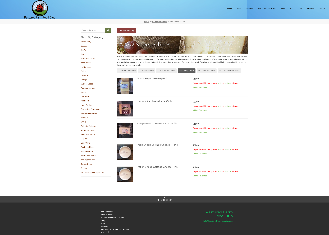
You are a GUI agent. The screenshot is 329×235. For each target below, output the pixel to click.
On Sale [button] (84, 168)
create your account (159, 22)
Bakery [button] (83, 117)
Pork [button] (82, 71)
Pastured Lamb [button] (87, 88)
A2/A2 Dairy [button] (86, 41)
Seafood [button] (84, 96)
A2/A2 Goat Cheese (147, 70)
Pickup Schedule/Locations (112, 217)
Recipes (104, 226)
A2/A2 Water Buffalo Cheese (229, 70)
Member (249, 8)
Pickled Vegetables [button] (89, 113)
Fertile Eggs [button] (86, 67)
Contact (322, 8)
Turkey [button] (83, 79)
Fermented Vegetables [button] (90, 109)
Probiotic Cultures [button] (88, 126)
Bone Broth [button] (86, 62)
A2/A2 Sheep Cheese (186, 70)
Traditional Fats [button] (87, 147)
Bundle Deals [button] (86, 164)
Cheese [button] (84, 46)
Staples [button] (84, 138)
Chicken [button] (84, 75)
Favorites (310, 8)
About (239, 8)
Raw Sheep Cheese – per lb (152, 78)
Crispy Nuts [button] (85, 143)
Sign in (146, 22)
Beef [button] (83, 50)
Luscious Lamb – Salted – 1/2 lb (154, 101)
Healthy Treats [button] (87, 134)
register (228, 83)
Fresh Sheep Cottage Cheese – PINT (157, 144)
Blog (292, 8)
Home (229, 8)
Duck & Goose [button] (87, 83)
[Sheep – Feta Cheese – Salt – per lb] (125, 130)
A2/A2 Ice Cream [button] (88, 130)
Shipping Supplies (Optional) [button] (92, 172)
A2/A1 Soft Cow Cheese (127, 70)
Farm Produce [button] (87, 105)
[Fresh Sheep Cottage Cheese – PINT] (125, 152)
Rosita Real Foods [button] (88, 155)
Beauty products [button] (88, 159)
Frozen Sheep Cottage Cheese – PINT (158, 167)
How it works (107, 214)
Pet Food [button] (85, 100)
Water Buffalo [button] (87, 58)
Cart (300, 8)
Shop (283, 8)
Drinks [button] (83, 121)
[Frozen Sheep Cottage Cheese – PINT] (125, 174)
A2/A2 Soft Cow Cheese (206, 70)
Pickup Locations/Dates (267, 8)
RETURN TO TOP (164, 200)
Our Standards (107, 211)
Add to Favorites (200, 87)
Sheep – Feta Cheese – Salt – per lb (156, 123)
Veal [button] (82, 54)
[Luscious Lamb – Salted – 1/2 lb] (125, 108)
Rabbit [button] (83, 92)
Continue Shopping (126, 30)
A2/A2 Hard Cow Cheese (166, 70)
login (220, 83)
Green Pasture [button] (87, 151)
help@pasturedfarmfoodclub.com (218, 221)
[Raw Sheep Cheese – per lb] (125, 86)
